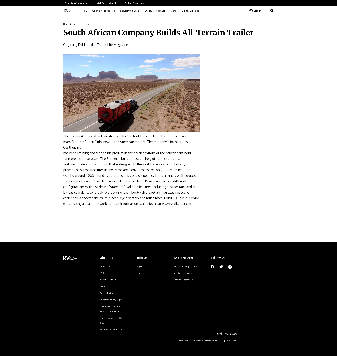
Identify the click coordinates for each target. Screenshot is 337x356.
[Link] (68, 10)
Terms (103, 286)
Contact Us (105, 266)
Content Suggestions (183, 279)
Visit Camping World (183, 273)
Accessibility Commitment (112, 329)
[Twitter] (221, 267)
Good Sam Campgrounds (185, 266)
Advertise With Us (108, 279)
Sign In (140, 266)
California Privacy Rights (111, 299)
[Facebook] (212, 267)
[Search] (271, 11)
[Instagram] (230, 267)
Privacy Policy (106, 293)
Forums (140, 273)
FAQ (102, 273)
